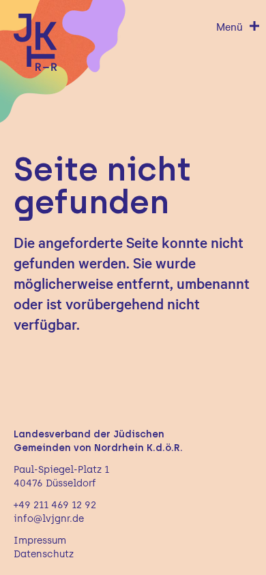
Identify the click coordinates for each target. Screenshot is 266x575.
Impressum (40, 540)
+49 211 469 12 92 (55, 505)
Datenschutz (44, 554)
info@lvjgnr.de (49, 519)
